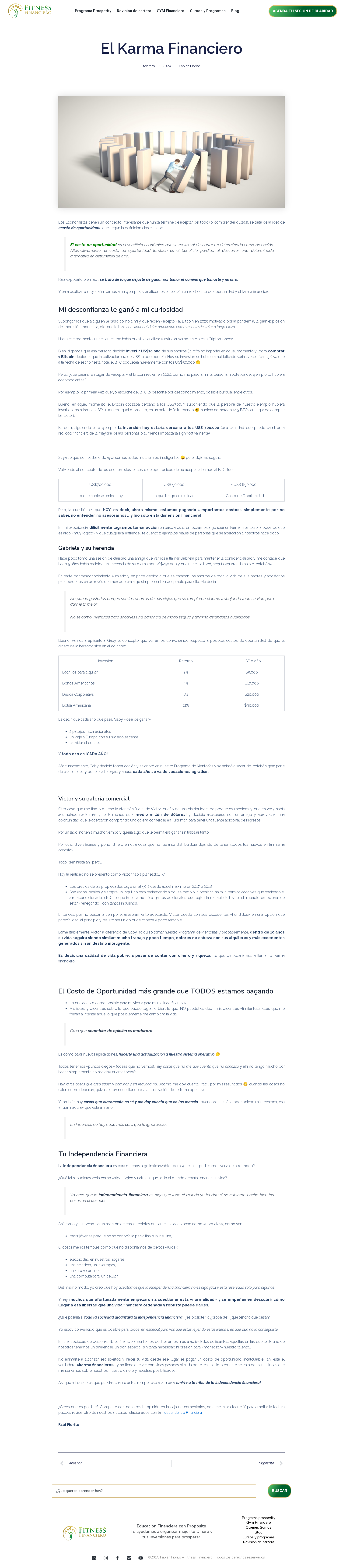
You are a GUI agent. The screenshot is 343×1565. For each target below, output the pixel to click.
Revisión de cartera (258, 1542)
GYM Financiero (170, 11)
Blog (235, 11)
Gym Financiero (258, 1522)
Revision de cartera (134, 11)
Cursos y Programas (208, 11)
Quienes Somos (258, 1527)
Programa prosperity (258, 1517)
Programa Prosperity (93, 11)
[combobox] (154, 1491)
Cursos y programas (258, 1537)
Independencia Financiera (182, 1412)
